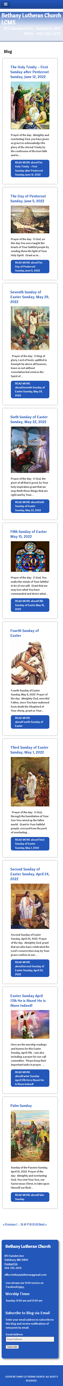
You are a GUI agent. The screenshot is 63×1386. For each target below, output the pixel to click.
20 (36, 1224)
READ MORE (29, 168)
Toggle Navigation (5, 4)
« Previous (9, 1224)
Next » (43, 1224)
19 (33, 1224)
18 (30, 1224)
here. (21, 1287)
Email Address (14, 1334)
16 (25, 1224)
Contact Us (11, 1264)
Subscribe (12, 1347)
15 (22, 1224)
